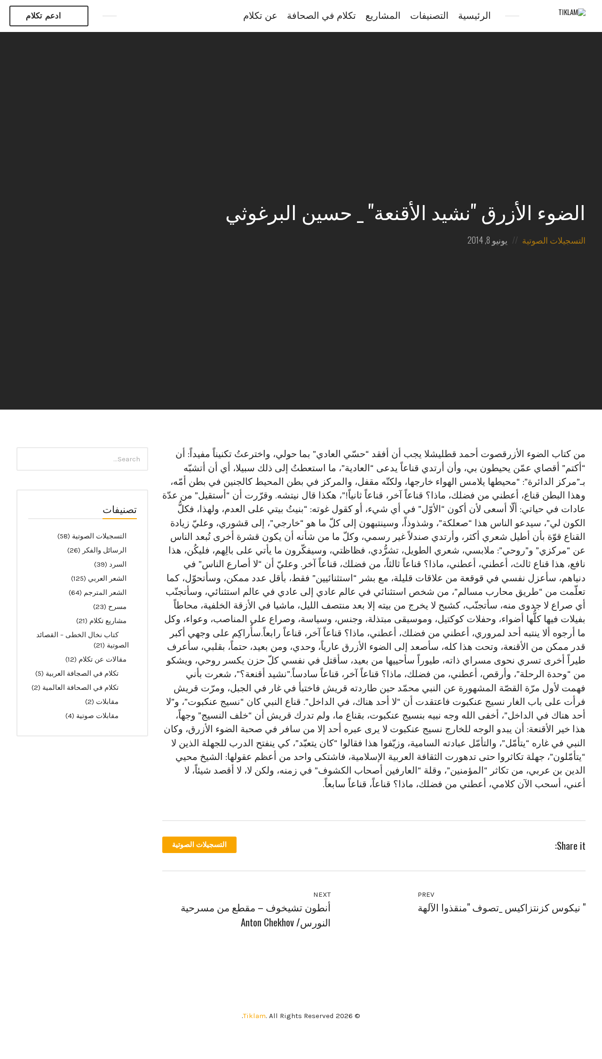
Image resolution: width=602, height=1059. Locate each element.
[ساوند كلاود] (175, 16)
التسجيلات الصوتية (554, 240)
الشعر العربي (107, 578)
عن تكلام (260, 15)
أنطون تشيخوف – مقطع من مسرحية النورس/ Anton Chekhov (256, 914)
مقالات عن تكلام (103, 659)
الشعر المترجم (105, 592)
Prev (427, 894)
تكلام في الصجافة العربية (82, 673)
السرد (118, 564)
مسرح (117, 606)
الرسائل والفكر (104, 550)
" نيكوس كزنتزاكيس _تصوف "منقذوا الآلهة (502, 907)
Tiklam (254, 1016)
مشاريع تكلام (108, 620)
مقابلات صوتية (97, 715)
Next (321, 894)
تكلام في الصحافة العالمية (80, 687)
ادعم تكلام (43, 15)
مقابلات (107, 701)
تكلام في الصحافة (321, 15)
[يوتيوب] (155, 16)
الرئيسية (474, 15)
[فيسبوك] (135, 16)
